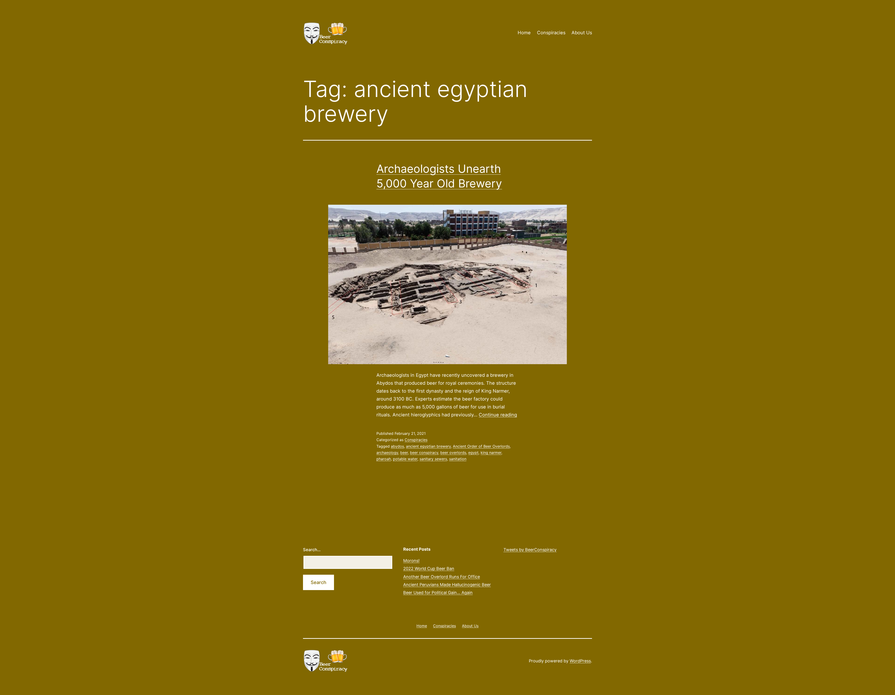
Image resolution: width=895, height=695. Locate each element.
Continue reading (498, 415)
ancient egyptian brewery (428, 446)
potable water (405, 458)
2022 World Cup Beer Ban (428, 568)
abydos (397, 446)
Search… (312, 549)
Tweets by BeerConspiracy (530, 549)
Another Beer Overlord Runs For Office (441, 576)
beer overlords (453, 452)
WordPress (580, 660)
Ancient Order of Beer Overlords (481, 446)
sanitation (457, 458)
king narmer (491, 452)
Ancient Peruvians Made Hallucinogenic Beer (447, 584)
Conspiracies (551, 32)
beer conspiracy (424, 452)
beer (404, 452)
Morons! (411, 560)
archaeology (387, 452)
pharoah (383, 458)
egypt (473, 452)
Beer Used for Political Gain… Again (438, 592)
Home (524, 32)
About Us (581, 32)
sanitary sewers (433, 458)
